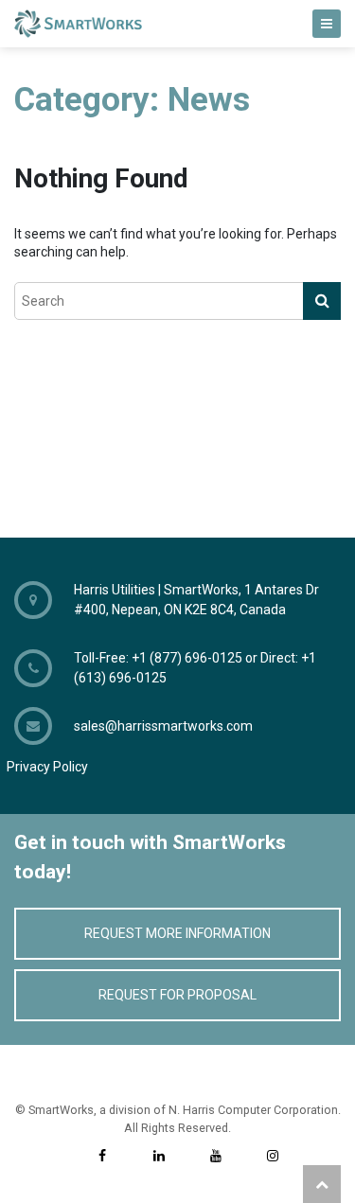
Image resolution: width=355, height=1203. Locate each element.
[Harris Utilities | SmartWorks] (177, 23)
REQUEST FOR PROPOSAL (177, 994)
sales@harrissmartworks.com (163, 726)
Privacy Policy (47, 766)
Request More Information (177, 933)
